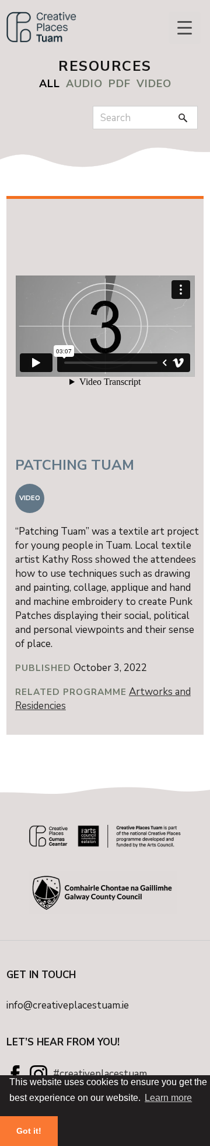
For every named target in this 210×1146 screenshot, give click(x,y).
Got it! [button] (28, 1130)
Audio (84, 84)
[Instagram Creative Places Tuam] (38, 1074)
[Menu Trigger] (185, 28)
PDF (119, 84)
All (49, 84)
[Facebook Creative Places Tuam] (15, 1074)
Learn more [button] (168, 1098)
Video (154, 84)
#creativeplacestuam (100, 1073)
